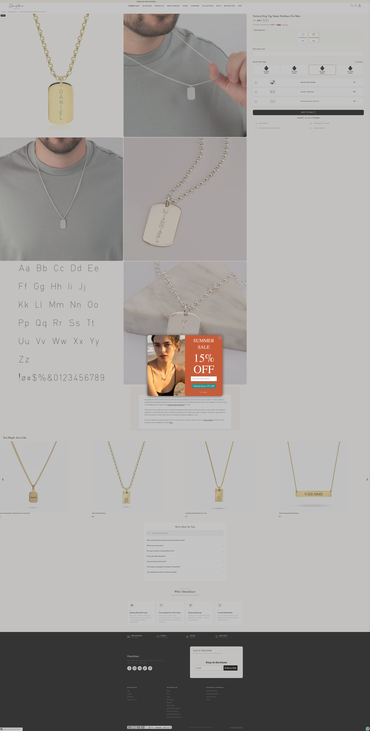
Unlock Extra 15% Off (203, 386)
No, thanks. (203, 392)
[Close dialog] (220, 337)
